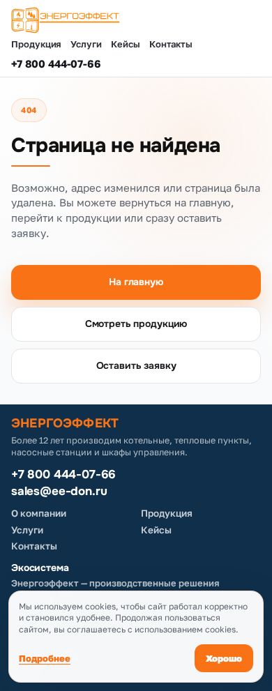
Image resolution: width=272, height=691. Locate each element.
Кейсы (125, 44)
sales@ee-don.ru (59, 492)
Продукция (36, 44)
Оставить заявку (136, 365)
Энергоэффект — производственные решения (115, 583)
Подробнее (44, 658)
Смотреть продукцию (136, 323)
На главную (136, 281)
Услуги (86, 44)
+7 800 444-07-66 (56, 63)
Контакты (170, 44)
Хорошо (224, 658)
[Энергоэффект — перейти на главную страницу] (136, 20)
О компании (38, 513)
